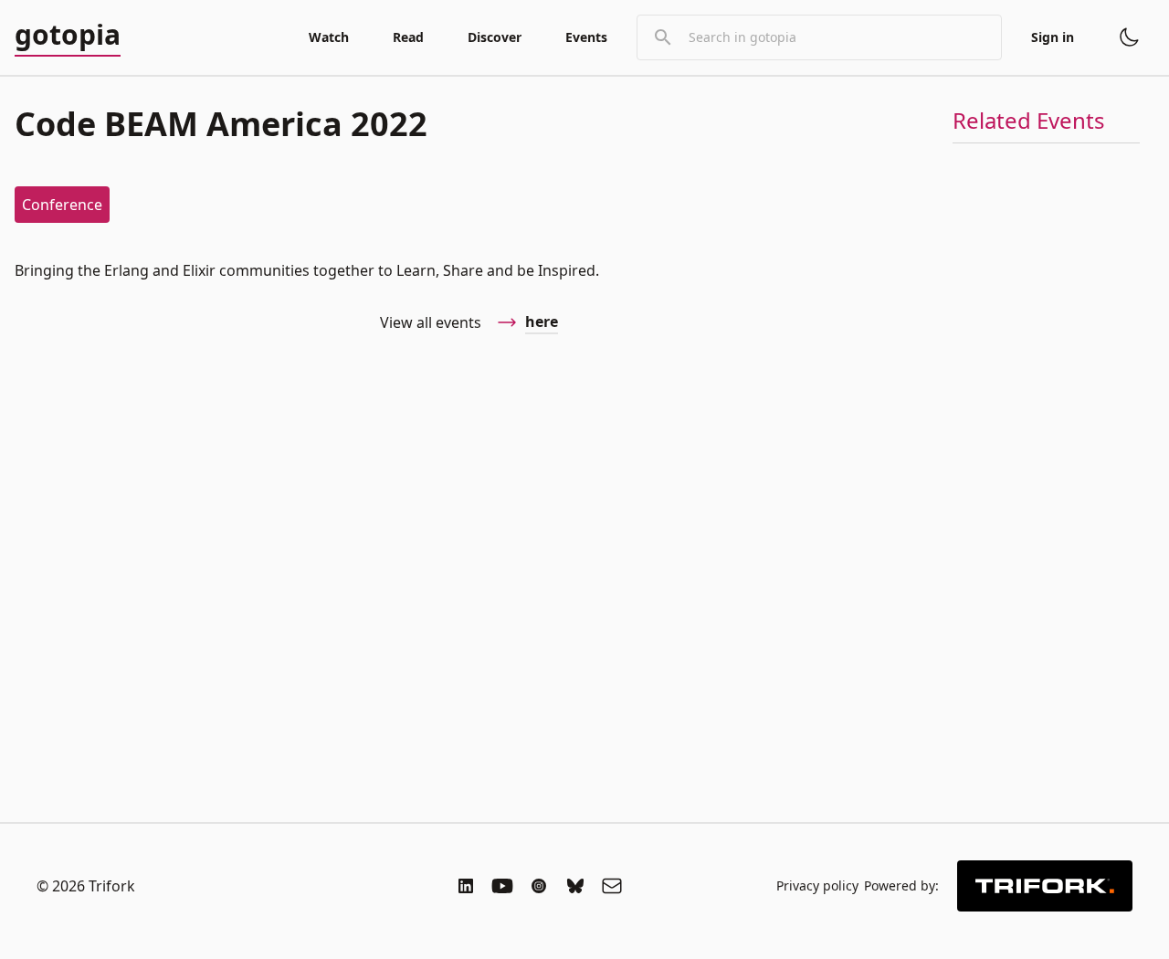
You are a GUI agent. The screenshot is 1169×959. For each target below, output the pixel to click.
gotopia (68, 35)
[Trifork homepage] (1044, 886)
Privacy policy (817, 885)
